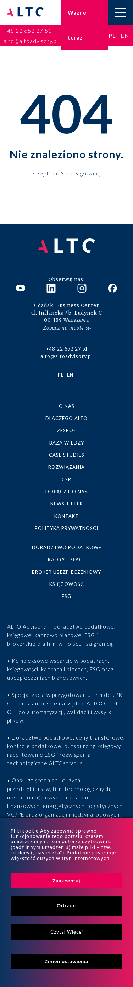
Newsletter (66, 503)
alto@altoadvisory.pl (31, 41)
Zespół (66, 430)
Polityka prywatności (66, 528)
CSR (66, 479)
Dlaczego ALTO (66, 418)
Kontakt (66, 516)
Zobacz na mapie (63, 328)
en (125, 35)
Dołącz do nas (66, 491)
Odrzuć (66, 905)
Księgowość (66, 584)
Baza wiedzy (66, 443)
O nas (66, 406)
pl (112, 35)
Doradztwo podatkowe (66, 547)
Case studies (66, 455)
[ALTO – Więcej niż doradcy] (25, 12)
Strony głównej (81, 173)
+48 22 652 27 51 (28, 30)
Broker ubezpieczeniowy (66, 572)
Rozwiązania (66, 467)
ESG (66, 596)
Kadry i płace (66, 559)
